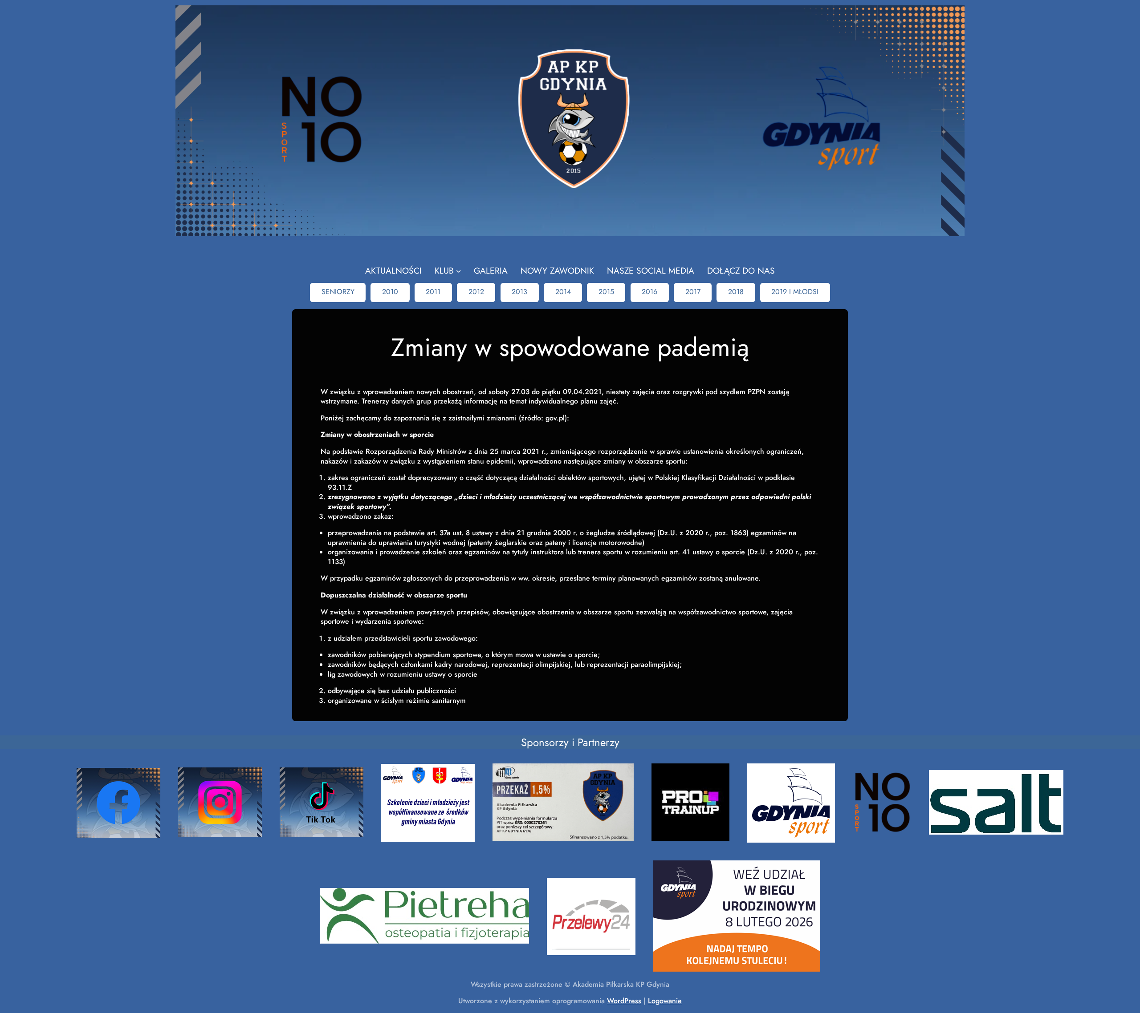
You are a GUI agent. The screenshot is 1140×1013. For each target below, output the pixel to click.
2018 (736, 292)
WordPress (624, 1001)
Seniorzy (338, 292)
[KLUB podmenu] (458, 271)
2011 (433, 292)
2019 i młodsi (794, 292)
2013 (519, 292)
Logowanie (665, 1001)
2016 (649, 292)
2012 (476, 292)
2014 (563, 292)
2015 (606, 292)
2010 (390, 292)
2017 (692, 292)
